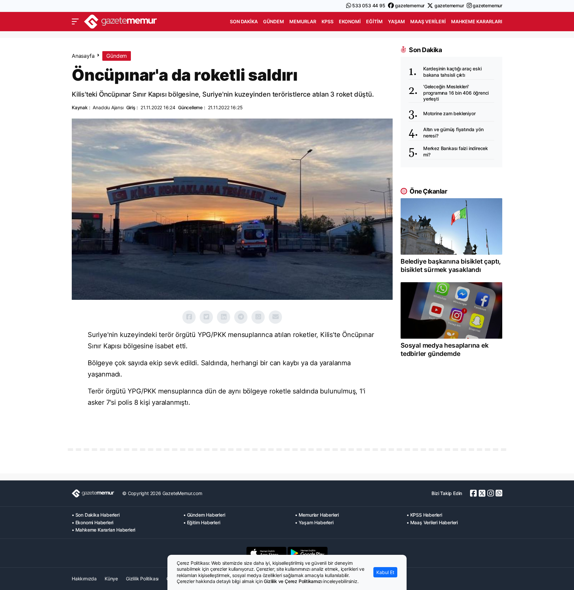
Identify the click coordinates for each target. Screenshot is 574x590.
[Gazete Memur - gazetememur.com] (120, 21)
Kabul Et (385, 572)
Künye (111, 578)
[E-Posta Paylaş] (275, 317)
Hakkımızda (84, 578)
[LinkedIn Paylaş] (223, 317)
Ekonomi (350, 21)
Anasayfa (83, 55)
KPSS (328, 21)
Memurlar (302, 21)
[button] (75, 22)
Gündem (273, 21)
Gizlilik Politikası (142, 578)
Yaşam (396, 21)
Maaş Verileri (428, 21)
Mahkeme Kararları (476, 21)
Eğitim (374, 21)
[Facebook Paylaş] (189, 317)
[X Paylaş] (206, 317)
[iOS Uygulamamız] (266, 553)
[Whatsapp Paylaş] (258, 317)
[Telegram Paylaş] (240, 317)
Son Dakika (244, 21)
